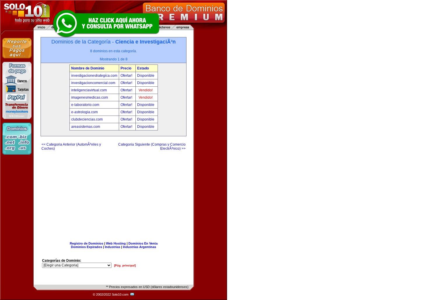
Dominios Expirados (86, 247)
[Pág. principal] (125, 265)
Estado (143, 68)
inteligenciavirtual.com (89, 90)
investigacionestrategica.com (94, 76)
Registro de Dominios (86, 243)
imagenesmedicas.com (89, 97)
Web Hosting (116, 243)
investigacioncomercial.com (93, 83)
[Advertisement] (113, 194)
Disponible (145, 76)
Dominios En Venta (143, 243)
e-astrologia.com (84, 112)
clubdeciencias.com (87, 119)
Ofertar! (127, 76)
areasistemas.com (85, 127)
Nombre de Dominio (87, 68)
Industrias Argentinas (139, 247)
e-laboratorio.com (85, 105)
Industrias (112, 247)
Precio (126, 68)
